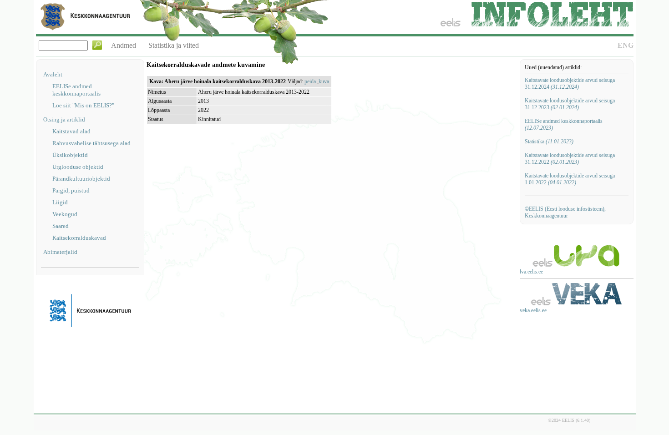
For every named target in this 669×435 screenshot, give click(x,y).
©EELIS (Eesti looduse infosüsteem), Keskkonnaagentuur (565, 212)
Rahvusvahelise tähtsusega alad (91, 143)
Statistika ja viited (173, 45)
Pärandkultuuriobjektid (81, 178)
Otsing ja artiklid (64, 119)
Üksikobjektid (70, 155)
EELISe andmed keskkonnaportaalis (76, 90)
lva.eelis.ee (531, 271)
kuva (324, 81)
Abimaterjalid (60, 251)
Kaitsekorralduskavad (79, 237)
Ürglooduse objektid (77, 166)
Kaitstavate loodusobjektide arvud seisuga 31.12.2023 (570, 104)
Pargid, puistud (71, 190)
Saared (60, 226)
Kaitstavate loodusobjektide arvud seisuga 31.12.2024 (570, 83)
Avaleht (52, 74)
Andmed (123, 45)
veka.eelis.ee (533, 310)
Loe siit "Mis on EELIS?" (83, 105)
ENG (626, 45)
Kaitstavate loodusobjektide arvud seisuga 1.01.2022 (570, 179)
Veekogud (64, 214)
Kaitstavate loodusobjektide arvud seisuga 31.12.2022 (570, 158)
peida (310, 81)
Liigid (60, 202)
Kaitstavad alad (71, 131)
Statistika (549, 141)
